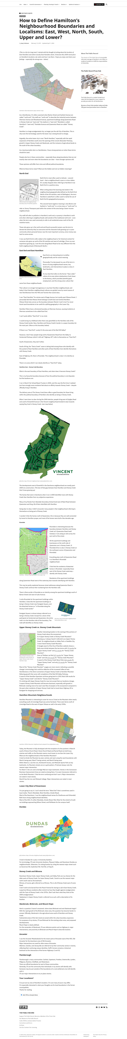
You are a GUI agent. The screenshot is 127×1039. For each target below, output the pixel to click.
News (25, 4)
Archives (21, 1025)
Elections (63, 4)
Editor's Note (26, 13)
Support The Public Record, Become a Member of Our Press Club (37, 1016)
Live (20, 4)
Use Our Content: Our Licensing (28, 1027)
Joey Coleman (25, 43)
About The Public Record (89, 53)
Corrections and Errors (25, 1023)
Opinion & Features (74, 4)
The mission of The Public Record (90, 57)
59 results (51, 658)
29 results (61, 662)
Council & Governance (35, 4)
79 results (70, 648)
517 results (57, 655)
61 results (58, 651)
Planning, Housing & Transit (51, 4)
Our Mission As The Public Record (28, 1018)
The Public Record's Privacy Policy (99, 1035)
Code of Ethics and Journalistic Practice (30, 1021)
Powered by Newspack (86, 1035)
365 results (68, 660)
